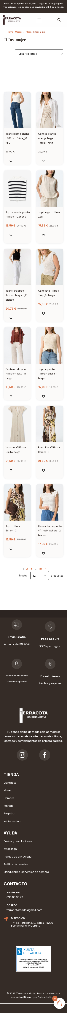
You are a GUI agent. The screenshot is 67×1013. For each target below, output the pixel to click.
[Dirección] (6, 919)
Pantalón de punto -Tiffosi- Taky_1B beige (17, 373)
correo (12, 905)
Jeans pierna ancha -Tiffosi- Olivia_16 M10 (17, 138)
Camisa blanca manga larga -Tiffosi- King (47, 138)
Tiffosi (28, 32)
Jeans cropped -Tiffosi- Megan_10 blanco (17, 295)
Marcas (19, 32)
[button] (39, 20)
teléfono (13, 892)
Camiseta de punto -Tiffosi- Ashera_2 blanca (50, 530)
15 (40, 569)
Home (10, 32)
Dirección (18, 918)
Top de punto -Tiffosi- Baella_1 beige (47, 373)
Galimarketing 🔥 (48, 997)
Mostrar (23, 575)
